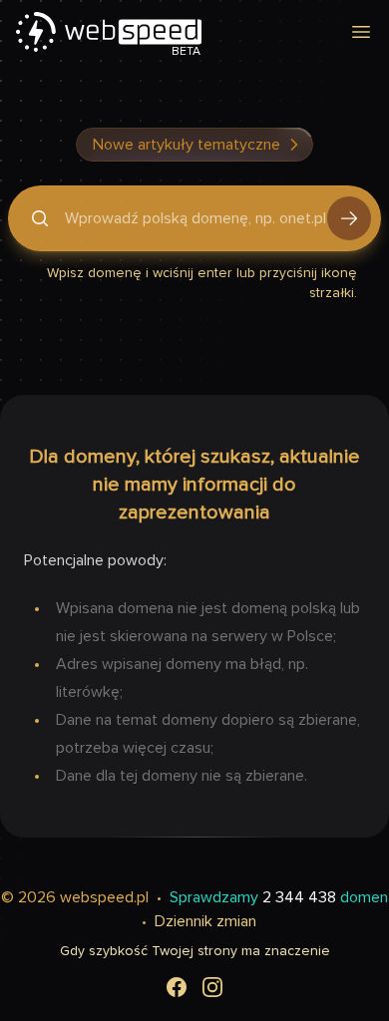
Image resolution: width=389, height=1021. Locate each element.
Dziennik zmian (205, 921)
